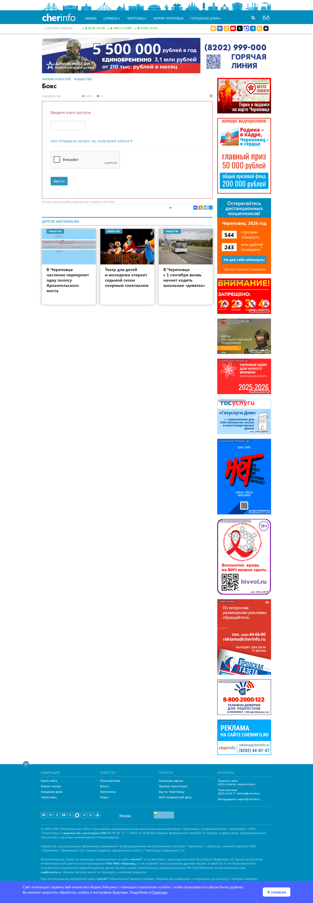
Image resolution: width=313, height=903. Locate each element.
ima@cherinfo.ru (246, 784)
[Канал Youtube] (233, 28)
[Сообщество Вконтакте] (50, 815)
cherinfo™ (136, 859)
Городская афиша (171, 780)
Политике (159, 892)
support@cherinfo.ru (248, 799)
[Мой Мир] (211, 208)
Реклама (125, 815)
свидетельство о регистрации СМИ (84, 833)
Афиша (90, 18)
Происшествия (110, 780)
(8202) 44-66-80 (227, 784)
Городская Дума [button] (204, 18)
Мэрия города (51, 786)
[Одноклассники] (200, 208)
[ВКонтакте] (195, 208)
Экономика (107, 791)
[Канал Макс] (246, 29)
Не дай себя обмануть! (244, 259)
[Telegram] (205, 208)
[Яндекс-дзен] (97, 815)
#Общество (83, 79)
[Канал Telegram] (84, 815)
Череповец (49, 797)
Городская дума (51, 791)
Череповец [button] (135, 18)
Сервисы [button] (110, 18)
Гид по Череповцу (171, 791)
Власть (104, 786)
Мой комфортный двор (175, 797)
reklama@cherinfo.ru (248, 793)
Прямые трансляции (173, 786)
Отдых (104, 797)
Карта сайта (49, 780)
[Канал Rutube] (240, 28)
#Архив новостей (56, 79)
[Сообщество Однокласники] (226, 28)
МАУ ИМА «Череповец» (122, 863)
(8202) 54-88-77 (227, 793)
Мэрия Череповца (169, 18)
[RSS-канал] (90, 815)
